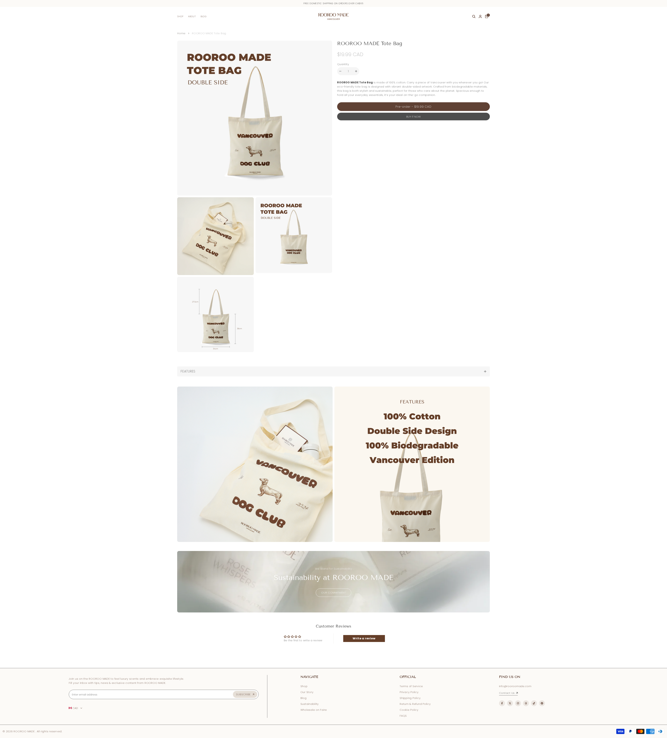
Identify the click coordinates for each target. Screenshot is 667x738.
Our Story (307, 692)
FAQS (403, 716)
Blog (303, 698)
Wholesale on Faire (313, 710)
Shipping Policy (410, 698)
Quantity (343, 64)
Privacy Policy (409, 692)
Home (181, 33)
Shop (304, 686)
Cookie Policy (409, 710)
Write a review (364, 638)
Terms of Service (411, 686)
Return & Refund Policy (415, 704)
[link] (333, 581)
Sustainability (309, 704)
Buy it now (413, 116)
